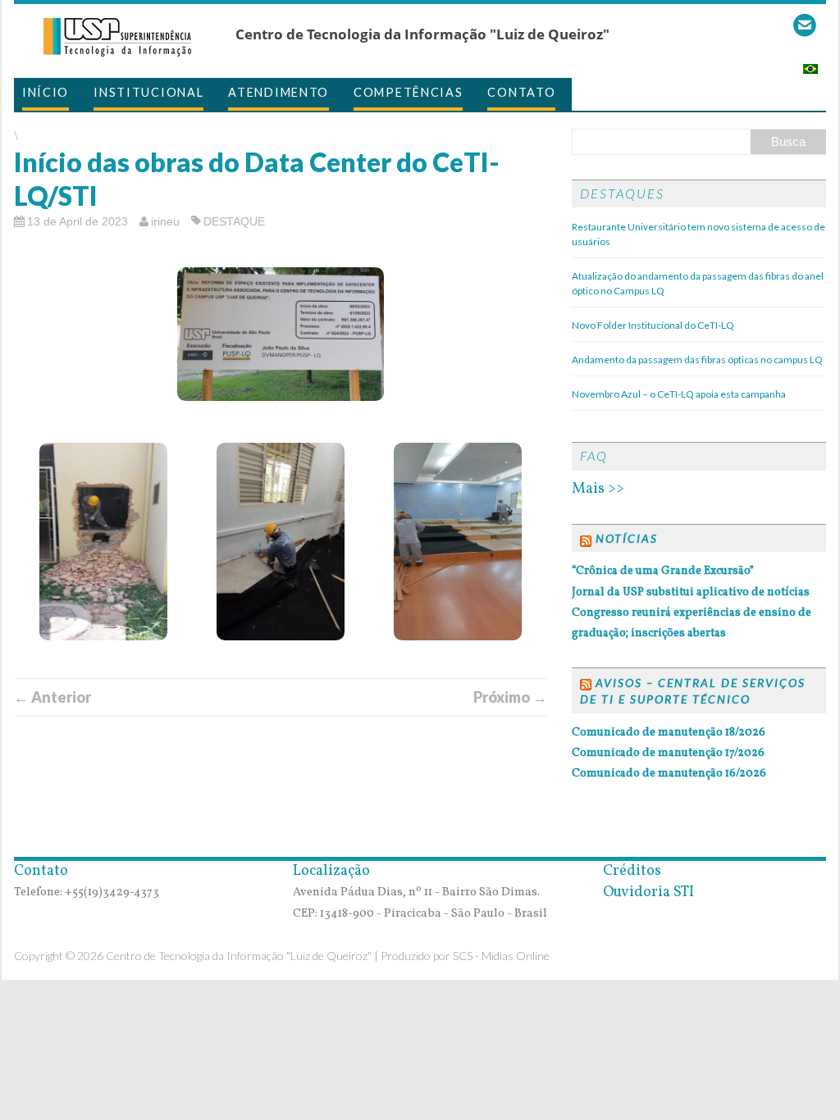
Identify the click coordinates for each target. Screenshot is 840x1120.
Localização (331, 871)
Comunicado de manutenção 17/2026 (668, 753)
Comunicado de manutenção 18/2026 (668, 732)
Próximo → (510, 697)
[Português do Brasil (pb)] (810, 63)
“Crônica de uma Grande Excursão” (663, 571)
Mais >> (598, 489)
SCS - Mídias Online (501, 956)
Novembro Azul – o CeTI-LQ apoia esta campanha (679, 394)
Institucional (148, 92)
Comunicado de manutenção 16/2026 (669, 773)
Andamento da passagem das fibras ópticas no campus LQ (697, 359)
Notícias (627, 538)
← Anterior (52, 697)
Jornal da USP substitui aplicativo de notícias (691, 592)
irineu (165, 221)
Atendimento (278, 92)
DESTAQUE (234, 221)
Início (45, 92)
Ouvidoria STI (645, 892)
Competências (408, 92)
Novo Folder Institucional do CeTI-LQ (653, 325)
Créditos (628, 871)
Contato (521, 92)
